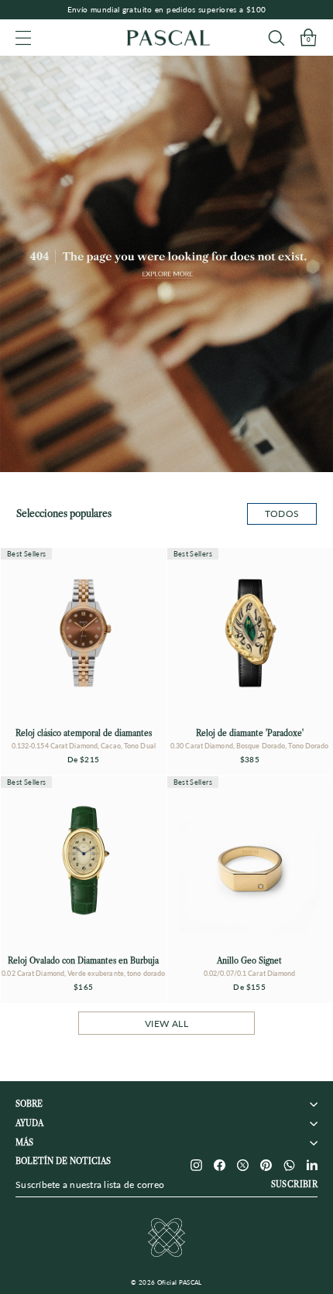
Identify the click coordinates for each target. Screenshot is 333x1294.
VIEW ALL (166, 1023)
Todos (282, 513)
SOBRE (29, 1104)
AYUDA (29, 1123)
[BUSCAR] (276, 37)
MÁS (24, 1143)
